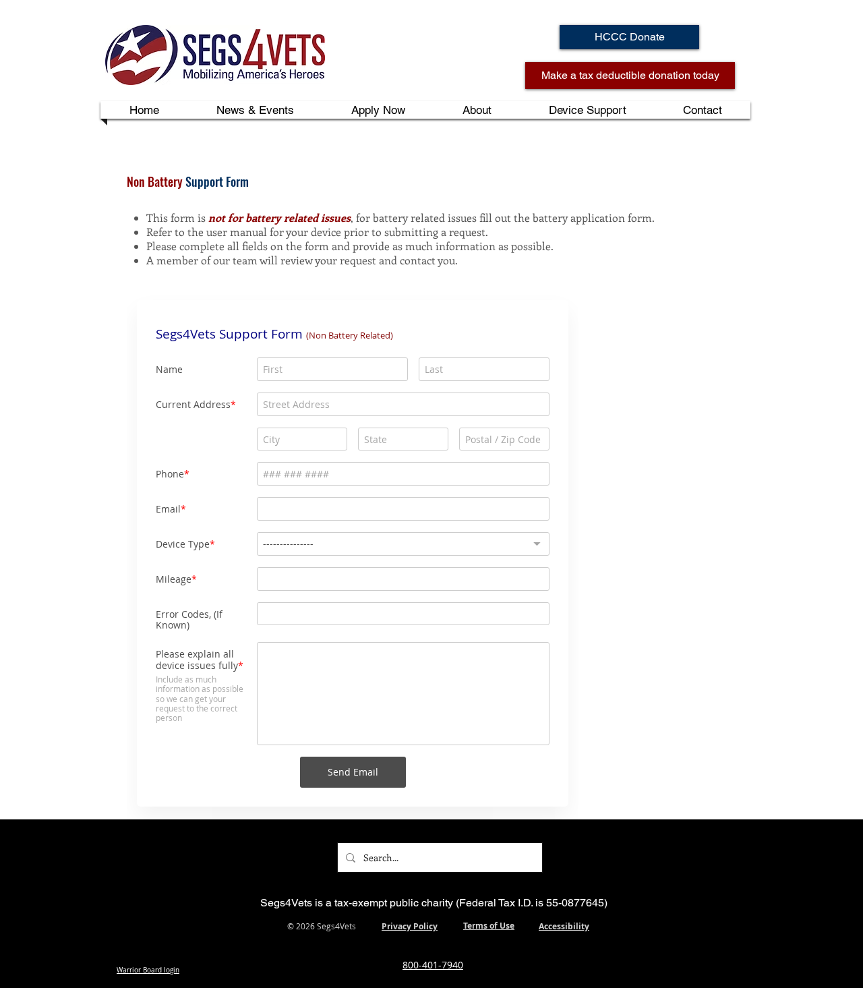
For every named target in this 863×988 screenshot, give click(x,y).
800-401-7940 (433, 964)
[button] (476, 110)
